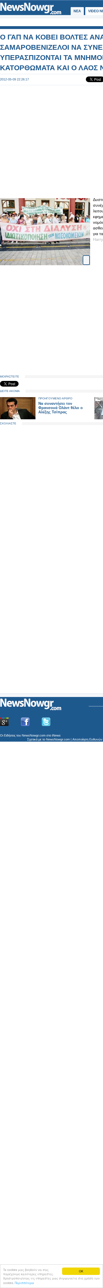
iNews (56, 735)
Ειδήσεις (9, 735)
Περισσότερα (24, 1283)
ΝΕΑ (77, 11)
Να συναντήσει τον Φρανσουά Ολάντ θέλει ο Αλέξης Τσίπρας (60, 407)
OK (81, 1271)
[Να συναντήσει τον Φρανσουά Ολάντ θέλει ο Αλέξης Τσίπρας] (17, 418)
